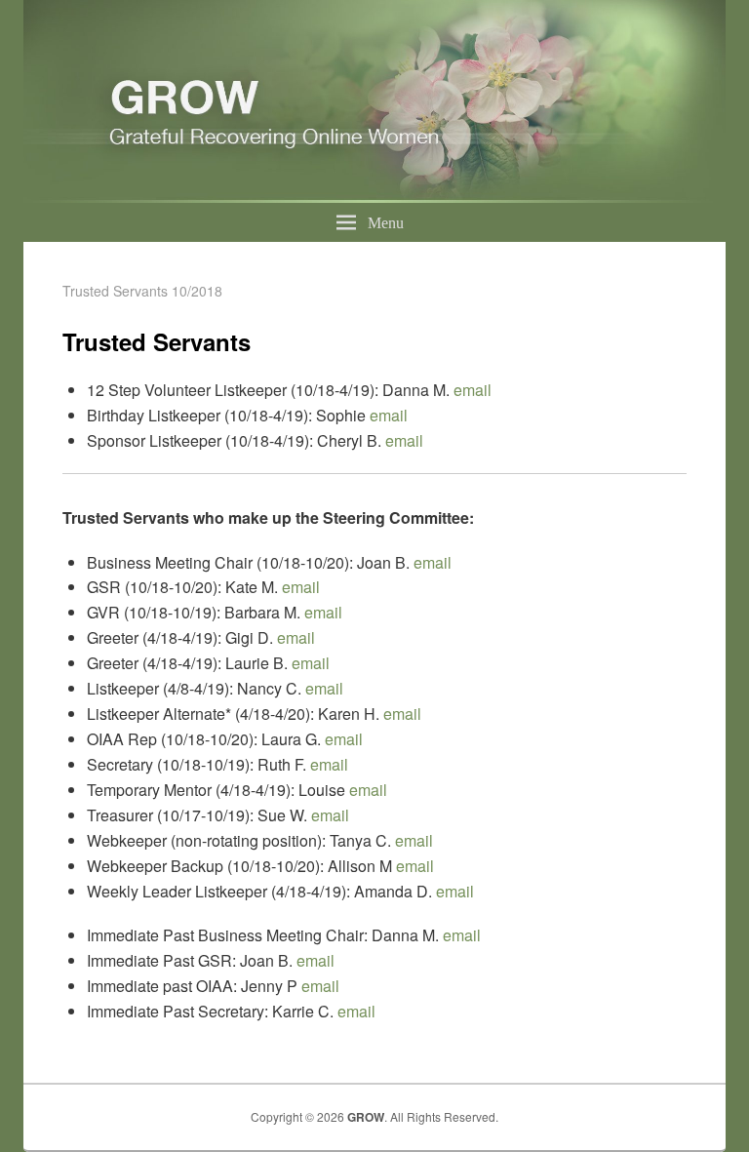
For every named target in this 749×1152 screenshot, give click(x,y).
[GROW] (374, 196)
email (472, 389)
